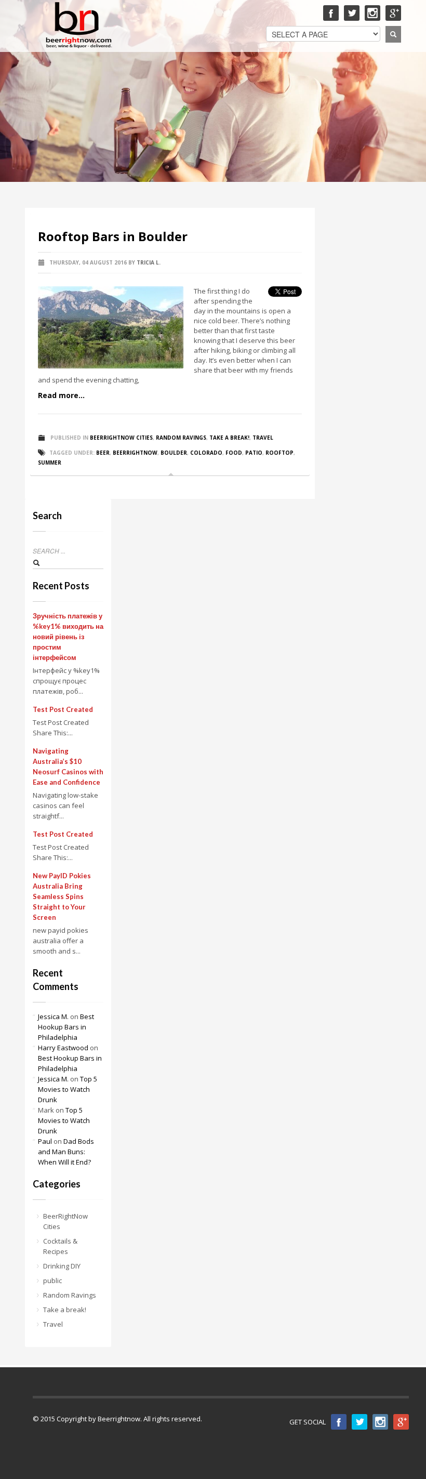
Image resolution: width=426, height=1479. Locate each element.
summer (49, 462)
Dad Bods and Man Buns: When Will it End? (66, 1152)
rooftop (279, 452)
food (233, 452)
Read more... (61, 395)
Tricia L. (149, 262)
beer (103, 452)
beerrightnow (135, 452)
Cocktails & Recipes (60, 1246)
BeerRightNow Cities (121, 437)
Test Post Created (63, 709)
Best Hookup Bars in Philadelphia (66, 1027)
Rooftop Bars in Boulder (113, 236)
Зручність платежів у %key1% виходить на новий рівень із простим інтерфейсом (68, 637)
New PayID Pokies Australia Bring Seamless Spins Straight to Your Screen (62, 896)
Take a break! (229, 437)
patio (253, 452)
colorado (206, 452)
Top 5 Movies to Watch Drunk (67, 1089)
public (52, 1280)
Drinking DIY (62, 1266)
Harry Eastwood (63, 1047)
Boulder (174, 452)
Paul (45, 1141)
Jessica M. (53, 1016)
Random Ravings (181, 437)
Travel (262, 437)
